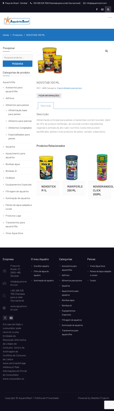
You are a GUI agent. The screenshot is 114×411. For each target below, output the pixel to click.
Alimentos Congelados (20, 127)
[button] (106, 51)
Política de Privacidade (47, 397)
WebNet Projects (100, 397)
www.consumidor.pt (13, 378)
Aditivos (10, 98)
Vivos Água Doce (14, 233)
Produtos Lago (13, 215)
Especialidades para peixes (69, 88)
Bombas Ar (11, 170)
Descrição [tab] (46, 105)
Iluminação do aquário (44, 280)
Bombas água (13, 164)
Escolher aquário (41, 266)
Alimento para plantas (20, 120)
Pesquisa (17, 63)
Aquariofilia (9, 82)
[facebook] (5, 318)
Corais (93, 280)
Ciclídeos (10, 177)
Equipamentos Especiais (19, 184)
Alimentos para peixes (17, 104)
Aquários (10, 146)
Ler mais (48, 167)
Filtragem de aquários (17, 191)
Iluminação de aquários (18, 198)
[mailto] (11, 318)
